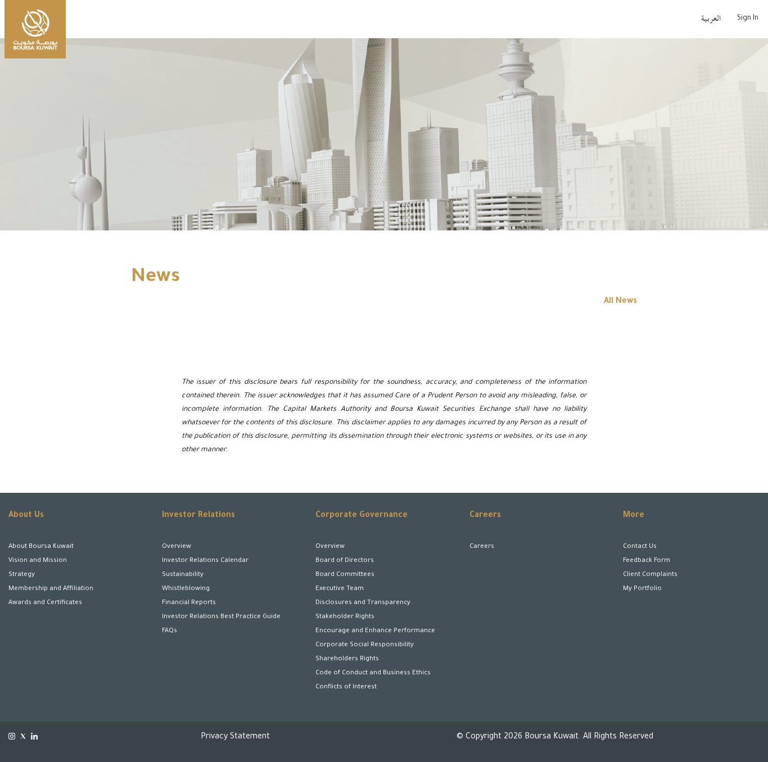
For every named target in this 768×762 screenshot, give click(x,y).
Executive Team (339, 589)
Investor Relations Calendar (205, 561)
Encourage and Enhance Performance (375, 631)
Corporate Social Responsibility (364, 645)
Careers (481, 547)
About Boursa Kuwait (41, 547)
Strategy (21, 575)
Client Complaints (650, 575)
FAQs (169, 631)
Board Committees (344, 575)
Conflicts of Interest (346, 687)
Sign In (747, 18)
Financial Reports (189, 603)
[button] (96, 716)
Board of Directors (344, 561)
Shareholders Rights (347, 659)
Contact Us (640, 547)
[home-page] (35, 29)
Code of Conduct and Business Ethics (373, 673)
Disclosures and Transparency (362, 603)
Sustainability (183, 575)
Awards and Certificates (45, 603)
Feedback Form (646, 561)
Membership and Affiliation (50, 589)
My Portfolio (642, 589)
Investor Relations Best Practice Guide (221, 617)
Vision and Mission (37, 561)
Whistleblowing (186, 589)
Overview (176, 547)
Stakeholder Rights (344, 617)
